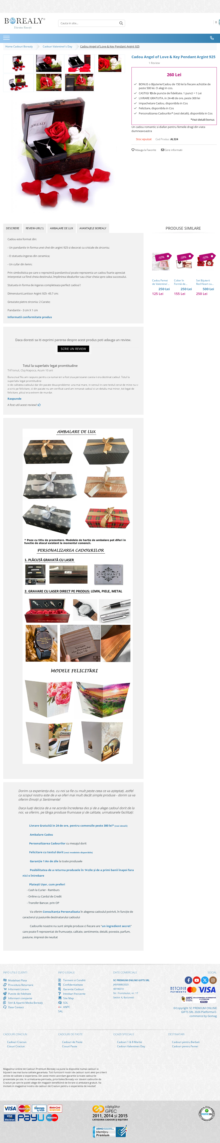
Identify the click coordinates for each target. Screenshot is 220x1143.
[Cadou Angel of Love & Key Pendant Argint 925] (64, 153)
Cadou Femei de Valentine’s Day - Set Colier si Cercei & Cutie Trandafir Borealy (160, 282)
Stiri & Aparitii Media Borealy (25, 1002)
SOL (65, 1002)
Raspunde (14, 399)
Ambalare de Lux (61, 228)
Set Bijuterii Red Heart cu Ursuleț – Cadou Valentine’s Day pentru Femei (204, 282)
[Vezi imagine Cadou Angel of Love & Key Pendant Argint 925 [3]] (110, 63)
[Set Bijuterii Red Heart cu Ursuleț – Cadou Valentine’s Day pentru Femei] (205, 262)
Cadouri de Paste (71, 1042)
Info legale (66, 972)
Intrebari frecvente (74, 993)
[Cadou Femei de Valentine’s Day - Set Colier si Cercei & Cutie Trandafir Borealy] (161, 262)
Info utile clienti (15, 972)
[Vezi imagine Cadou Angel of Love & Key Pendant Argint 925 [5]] (49, 82)
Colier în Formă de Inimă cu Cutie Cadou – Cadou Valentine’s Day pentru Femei (182, 282)
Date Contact (16, 1007)
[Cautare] (121, 23)
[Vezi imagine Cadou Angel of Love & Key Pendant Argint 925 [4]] (18, 82)
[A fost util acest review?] (39, 405)
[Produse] (7, 39)
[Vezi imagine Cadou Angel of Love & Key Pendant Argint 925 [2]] (79, 63)
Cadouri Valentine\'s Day (58, 46)
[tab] (12, 228)
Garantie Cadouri (73, 989)
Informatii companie (20, 998)
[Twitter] (205, 980)
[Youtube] (196, 980)
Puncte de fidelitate (19, 993)
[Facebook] (188, 980)
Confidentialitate (73, 984)
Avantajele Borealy (92, 228)
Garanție (44, 861)
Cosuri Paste (69, 1046)
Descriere (12, 228)
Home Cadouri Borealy (19, 46)
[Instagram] (213, 980)
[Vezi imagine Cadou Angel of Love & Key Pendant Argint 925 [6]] (79, 82)
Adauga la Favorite (145, 150)
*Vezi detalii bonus (202, 119)
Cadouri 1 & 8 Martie (129, 1042)
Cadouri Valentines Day (130, 1046)
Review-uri (35, 228)
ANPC (66, 1007)
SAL (60, 1011)
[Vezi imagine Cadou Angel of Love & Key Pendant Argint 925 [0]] (18, 63)
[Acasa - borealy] (24, 23)
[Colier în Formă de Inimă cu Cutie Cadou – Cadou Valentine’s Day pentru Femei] (183, 262)
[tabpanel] (64, 153)
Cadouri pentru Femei (184, 1046)
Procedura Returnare (20, 985)
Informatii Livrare (18, 989)
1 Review (154, 63)
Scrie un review (73, 349)
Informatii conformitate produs (30, 317)
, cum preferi (47, 884)
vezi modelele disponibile (78, 852)
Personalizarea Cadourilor (47, 843)
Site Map (68, 998)
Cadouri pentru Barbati (185, 1042)
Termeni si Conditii (74, 980)
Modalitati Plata (17, 980)
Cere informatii (173, 150)
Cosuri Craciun (15, 1046)
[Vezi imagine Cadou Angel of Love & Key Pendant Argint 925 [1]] (49, 63)
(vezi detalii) (121, 825)
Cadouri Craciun (16, 1042)
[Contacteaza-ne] (212, 38)
